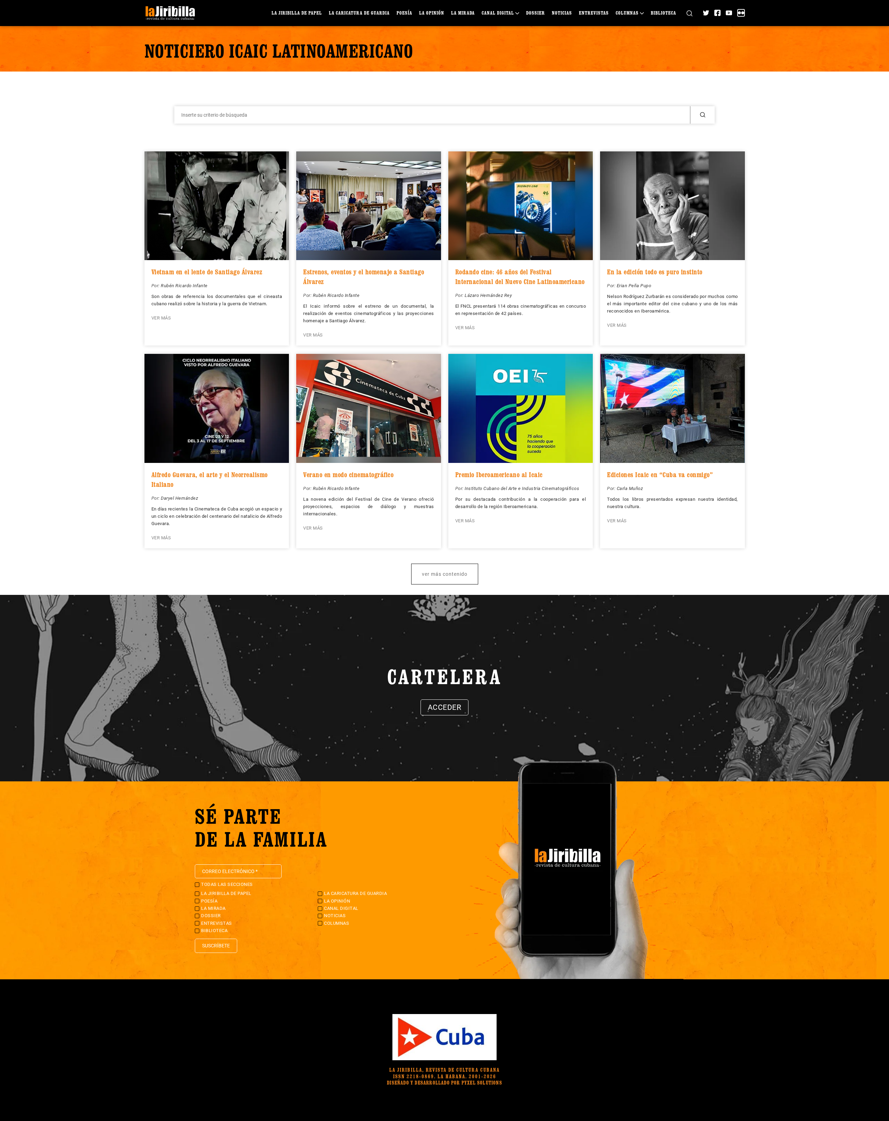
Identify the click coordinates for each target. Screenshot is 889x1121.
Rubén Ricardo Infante (184, 285)
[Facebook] (717, 13)
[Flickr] (741, 13)
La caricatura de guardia (359, 13)
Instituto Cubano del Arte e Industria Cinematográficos (522, 488)
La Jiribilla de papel (297, 13)
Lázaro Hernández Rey (488, 295)
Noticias (562, 13)
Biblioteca (663, 13)
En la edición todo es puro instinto (655, 272)
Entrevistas (594, 13)
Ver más (161, 318)
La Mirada (463, 13)
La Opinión (431, 13)
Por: (156, 285)
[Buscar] (689, 13)
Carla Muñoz (630, 488)
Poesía (404, 13)
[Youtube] (729, 13)
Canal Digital (498, 13)
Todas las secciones (227, 884)
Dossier (535, 13)
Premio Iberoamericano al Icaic (499, 475)
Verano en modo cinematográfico (348, 475)
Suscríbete (216, 945)
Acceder (445, 707)
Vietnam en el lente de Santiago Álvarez (207, 272)
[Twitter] (706, 13)
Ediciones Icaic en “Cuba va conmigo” (660, 475)
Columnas (627, 13)
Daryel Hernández (179, 498)
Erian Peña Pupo (634, 285)
